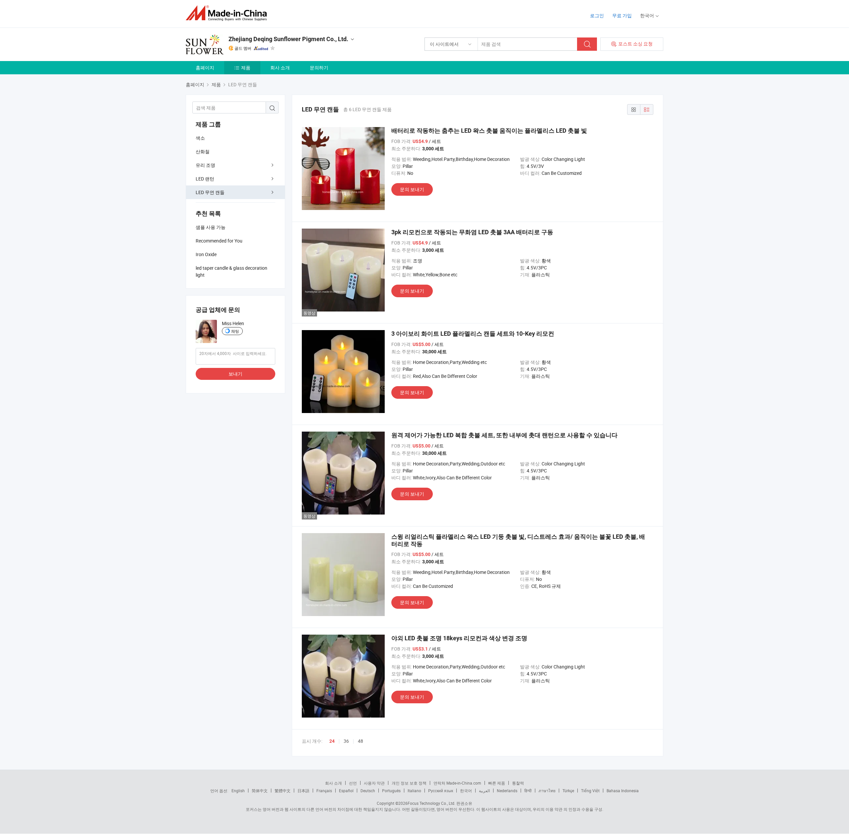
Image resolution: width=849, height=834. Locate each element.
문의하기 (319, 67)
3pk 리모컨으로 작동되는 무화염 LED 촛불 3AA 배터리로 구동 (472, 232)
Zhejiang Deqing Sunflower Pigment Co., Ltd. (288, 38)
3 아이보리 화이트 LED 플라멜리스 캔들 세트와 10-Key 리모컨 (472, 333)
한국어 (466, 790)
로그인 (597, 15)
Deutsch (367, 790)
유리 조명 (205, 165)
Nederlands (507, 790)
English (238, 790)
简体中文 (260, 790)
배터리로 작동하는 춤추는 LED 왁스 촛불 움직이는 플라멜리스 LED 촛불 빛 (489, 130)
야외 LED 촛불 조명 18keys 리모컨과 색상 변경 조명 (459, 638)
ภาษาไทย (547, 790)
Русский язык (440, 790)
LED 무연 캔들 (210, 192)
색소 (200, 138)
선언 (353, 783)
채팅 (235, 331)
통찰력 (518, 783)
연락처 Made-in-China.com (457, 783)
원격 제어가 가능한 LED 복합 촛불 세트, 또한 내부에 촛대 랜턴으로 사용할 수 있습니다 (504, 435)
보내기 (235, 374)
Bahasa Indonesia (623, 790)
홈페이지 (205, 67)
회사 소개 (280, 67)
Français (324, 790)
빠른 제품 (496, 783)
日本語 (303, 790)
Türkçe (568, 790)
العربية (484, 790)
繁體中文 (283, 790)
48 (360, 741)
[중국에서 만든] (228, 13)
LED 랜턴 (205, 178)
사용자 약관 (374, 783)
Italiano (414, 790)
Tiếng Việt (590, 790)
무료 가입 (622, 15)
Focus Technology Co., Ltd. (431, 803)
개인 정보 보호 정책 (409, 783)
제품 (245, 67)
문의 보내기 (412, 189)
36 (346, 741)
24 (332, 741)
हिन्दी (528, 790)
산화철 (203, 151)
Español (346, 790)
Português (391, 790)
